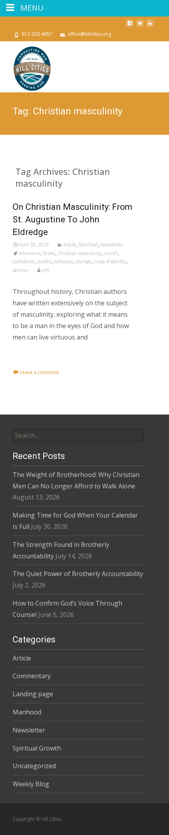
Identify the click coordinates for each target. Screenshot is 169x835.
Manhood (88, 244)
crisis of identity (110, 261)
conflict (44, 261)
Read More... (32, 362)
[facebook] (130, 26)
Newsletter (112, 244)
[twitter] (140, 26)
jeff (45, 270)
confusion (63, 261)
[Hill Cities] (26, 66)
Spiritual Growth (37, 748)
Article (69, 244)
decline (20, 270)
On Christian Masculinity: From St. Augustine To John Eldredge (72, 219)
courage (83, 261)
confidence (24, 261)
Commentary (32, 676)
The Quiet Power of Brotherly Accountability (78, 573)
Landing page (33, 694)
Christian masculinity (79, 253)
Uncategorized (34, 766)
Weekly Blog (31, 784)
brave (49, 253)
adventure (30, 253)
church (111, 253)
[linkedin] (150, 26)
